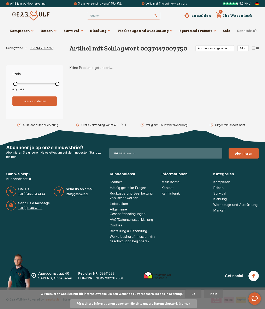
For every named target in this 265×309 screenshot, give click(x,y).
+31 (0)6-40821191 (30, 208)
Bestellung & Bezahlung (128, 231)
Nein (213, 294)
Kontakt (116, 182)
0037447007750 (41, 48)
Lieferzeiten (119, 204)
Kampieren (20, 30)
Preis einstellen (34, 101)
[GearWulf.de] (37, 15)
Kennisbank (247, 30)
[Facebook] (253, 276)
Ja (193, 294)
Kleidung (98, 30)
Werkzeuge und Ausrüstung (143, 30)
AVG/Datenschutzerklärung (131, 220)
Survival (71, 30)
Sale (226, 30)
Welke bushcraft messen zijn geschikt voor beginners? (132, 238)
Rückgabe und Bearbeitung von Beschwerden (131, 195)
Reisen (47, 30)
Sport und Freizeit (195, 30)
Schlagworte (14, 48)
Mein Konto (170, 182)
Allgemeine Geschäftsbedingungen (128, 211)
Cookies (116, 225)
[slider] (15, 84)
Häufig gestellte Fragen (128, 188)
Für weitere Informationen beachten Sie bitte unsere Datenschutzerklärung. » (133, 303)
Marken (219, 210)
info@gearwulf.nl (77, 194)
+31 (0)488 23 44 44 (31, 194)
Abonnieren (243, 153)
